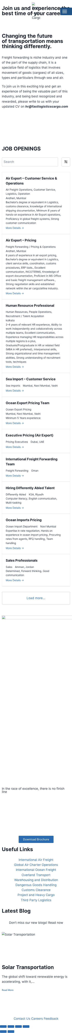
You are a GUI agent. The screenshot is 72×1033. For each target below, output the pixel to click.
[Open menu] (66, 11)
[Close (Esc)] (26, 1026)
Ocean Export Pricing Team (27, 403)
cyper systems (24, 1001)
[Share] (18, 1026)
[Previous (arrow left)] (3, 1031)
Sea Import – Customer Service (31, 379)
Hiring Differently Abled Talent (30, 488)
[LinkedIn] (36, 817)
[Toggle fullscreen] (11, 1026)
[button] (66, 162)
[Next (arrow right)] (11, 1031)
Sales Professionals (21, 560)
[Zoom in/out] (3, 1026)
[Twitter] (36, 808)
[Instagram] (36, 825)
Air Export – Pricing (21, 240)
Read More (7, 990)
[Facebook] (36, 799)
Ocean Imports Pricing (24, 520)
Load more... (36, 598)
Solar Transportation (28, 967)
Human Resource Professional (30, 305)
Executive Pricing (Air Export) (29, 435)
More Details (13, 227)
